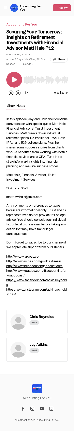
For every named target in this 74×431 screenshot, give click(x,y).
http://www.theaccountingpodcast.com (34, 266)
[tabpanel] (37, 213)
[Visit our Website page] (51, 409)
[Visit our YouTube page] (42, 409)
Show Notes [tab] (16, 106)
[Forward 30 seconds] (18, 92)
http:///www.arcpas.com (23, 256)
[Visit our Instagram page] (32, 409)
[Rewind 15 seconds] (11, 92)
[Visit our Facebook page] (23, 409)
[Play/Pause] (14, 80)
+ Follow (62, 7)
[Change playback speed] (26, 92)
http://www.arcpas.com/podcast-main (33, 261)
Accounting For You (30, 8)
